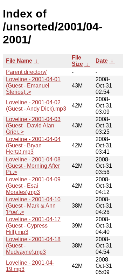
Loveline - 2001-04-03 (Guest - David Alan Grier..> (33, 125)
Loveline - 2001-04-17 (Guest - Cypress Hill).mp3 (33, 225)
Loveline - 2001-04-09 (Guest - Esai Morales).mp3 (33, 185)
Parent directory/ (26, 72)
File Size (77, 61)
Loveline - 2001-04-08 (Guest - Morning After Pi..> (33, 165)
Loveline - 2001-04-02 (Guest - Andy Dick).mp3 (36, 105)
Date (102, 61)
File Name (19, 61)
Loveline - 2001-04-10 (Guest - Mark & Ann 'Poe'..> (33, 205)
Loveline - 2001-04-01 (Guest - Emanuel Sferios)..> (33, 85)
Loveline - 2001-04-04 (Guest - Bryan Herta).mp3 (33, 145)
